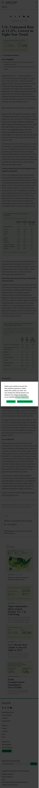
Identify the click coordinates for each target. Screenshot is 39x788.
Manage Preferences (24, 401)
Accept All (11, 401)
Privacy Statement (22, 397)
